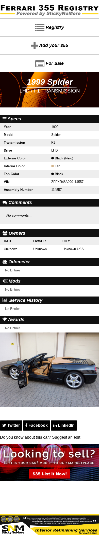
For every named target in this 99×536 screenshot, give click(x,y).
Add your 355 (53, 45)
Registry (54, 27)
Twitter (13, 425)
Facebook (37, 425)
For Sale (54, 63)
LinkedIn (66, 425)
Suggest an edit (66, 437)
